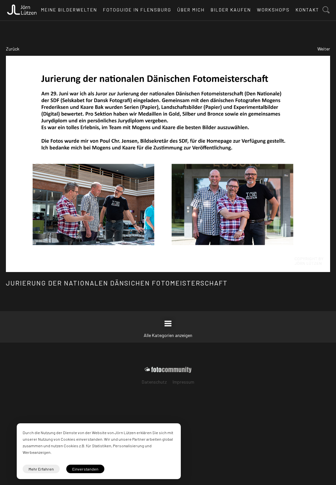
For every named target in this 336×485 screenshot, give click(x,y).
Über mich (191, 9)
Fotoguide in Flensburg (137, 9)
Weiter (323, 49)
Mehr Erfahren (41, 469)
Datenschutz (154, 382)
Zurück (12, 49)
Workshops (273, 9)
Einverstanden (85, 469)
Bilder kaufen (231, 9)
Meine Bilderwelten (69, 9)
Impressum (183, 382)
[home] (22, 8)
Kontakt (307, 9)
